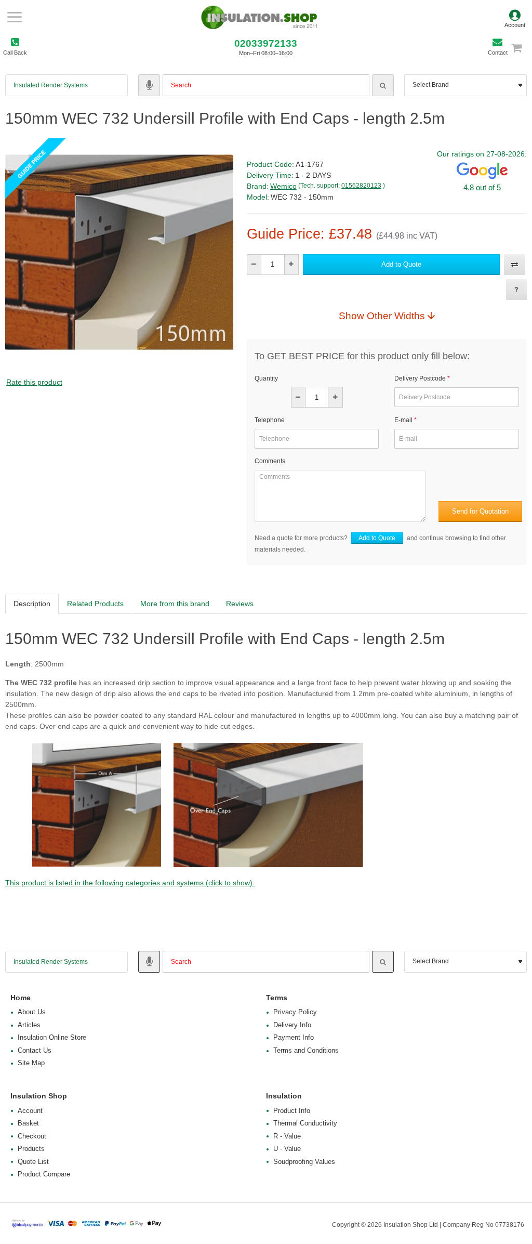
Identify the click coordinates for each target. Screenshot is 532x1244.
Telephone (270, 420)
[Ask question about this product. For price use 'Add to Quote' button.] (516, 289)
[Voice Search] (149, 85)
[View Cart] (521, 47)
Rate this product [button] (34, 382)
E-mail (403, 420)
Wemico (283, 186)
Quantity (266, 378)
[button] (401, 264)
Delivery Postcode (420, 378)
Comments (270, 461)
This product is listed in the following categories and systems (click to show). (130, 883)
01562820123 (361, 185)
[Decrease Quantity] (254, 264)
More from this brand (174, 603)
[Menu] (14, 17)
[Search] (383, 85)
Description (32, 603)
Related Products (95, 603)
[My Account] (515, 17)
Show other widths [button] (382, 315)
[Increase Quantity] (291, 264)
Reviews (240, 603)
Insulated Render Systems (51, 85)
